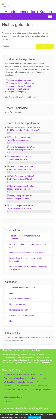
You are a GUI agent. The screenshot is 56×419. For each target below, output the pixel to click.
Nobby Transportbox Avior (18, 199)
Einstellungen (34, 417)
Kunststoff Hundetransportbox (22, 315)
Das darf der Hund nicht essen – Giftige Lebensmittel (26, 386)
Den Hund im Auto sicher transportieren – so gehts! (25, 378)
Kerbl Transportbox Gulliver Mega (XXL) (24, 130)
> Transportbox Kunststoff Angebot (19, 83)
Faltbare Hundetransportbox (21, 298)
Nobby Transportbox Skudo (19, 189)
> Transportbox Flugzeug (15, 91)
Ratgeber (13, 321)
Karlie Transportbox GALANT (19, 179)
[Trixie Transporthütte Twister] (20, 205)
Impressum (8, 401)
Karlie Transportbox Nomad (19, 169)
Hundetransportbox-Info (19, 310)
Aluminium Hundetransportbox (22, 287)
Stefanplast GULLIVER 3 (18, 159)
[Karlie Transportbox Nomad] (20, 166)
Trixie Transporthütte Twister (19, 208)
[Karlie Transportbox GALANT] (20, 176)
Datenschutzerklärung (13, 397)
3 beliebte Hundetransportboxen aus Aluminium (23, 374)
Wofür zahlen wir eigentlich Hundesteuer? (27, 252)
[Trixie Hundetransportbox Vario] (21, 147)
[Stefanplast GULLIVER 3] (19, 157)
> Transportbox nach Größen (17, 89)
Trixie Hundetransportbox (18, 140)
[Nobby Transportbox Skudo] (20, 186)
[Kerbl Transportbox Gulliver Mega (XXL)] (25, 127)
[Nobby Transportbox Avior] (19, 196)
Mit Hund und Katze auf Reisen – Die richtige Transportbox (28, 390)
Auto (11, 293)
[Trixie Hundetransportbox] (19, 137)
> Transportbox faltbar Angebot (18, 86)
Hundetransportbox (17, 304)
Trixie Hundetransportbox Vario (20, 150)
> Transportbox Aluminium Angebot (19, 80)
